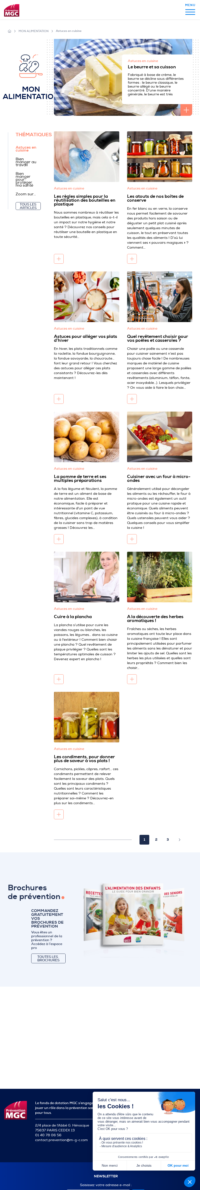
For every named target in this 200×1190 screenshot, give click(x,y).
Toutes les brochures (48, 958)
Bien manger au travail (26, 162)
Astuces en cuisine (68, 31)
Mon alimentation (34, 31)
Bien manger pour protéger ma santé (24, 179)
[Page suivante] (179, 840)
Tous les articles (28, 206)
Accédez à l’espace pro (46, 946)
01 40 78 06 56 (48, 1135)
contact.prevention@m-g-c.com (61, 1140)
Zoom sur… (26, 194)
